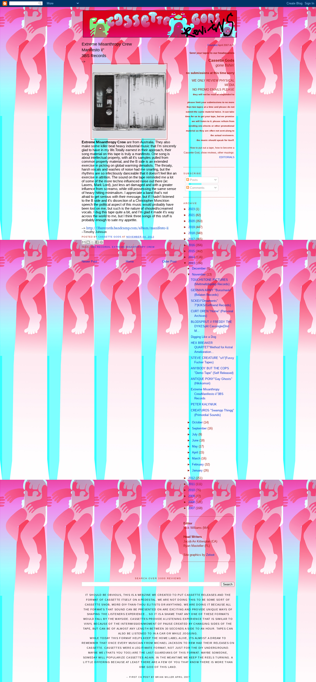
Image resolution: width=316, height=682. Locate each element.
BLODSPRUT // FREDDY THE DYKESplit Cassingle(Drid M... (211, 326)
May (195, 446)
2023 (192, 209)
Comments (196, 188)
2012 (192, 478)
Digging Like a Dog (203, 337)
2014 (192, 257)
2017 (192, 239)
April (195, 452)
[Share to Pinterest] (101, 242)
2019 (192, 227)
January (198, 470)
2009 (192, 496)
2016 (192, 245)
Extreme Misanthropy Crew (133, 247)
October (198, 422)
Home (130, 261)
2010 (192, 490)
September (200, 428)
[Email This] (83, 242)
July (195, 434)
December (199, 268)
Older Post (169, 261)
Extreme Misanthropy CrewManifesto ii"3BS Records (207, 394)
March (196, 458)
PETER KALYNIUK (204, 404)
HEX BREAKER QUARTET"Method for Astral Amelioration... (212, 347)
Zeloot (210, 555)
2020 (192, 221)
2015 (192, 251)
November (199, 274)
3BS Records (100, 247)
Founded (212, 45)
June (195, 440)
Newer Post (89, 261)
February (198, 464)
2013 (192, 263)
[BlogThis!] (88, 242)
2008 (192, 502)
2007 (192, 508)
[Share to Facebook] (97, 242)
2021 (192, 215)
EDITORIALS (226, 157)
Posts (193, 180)
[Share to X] (92, 242)
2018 (192, 233)
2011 (192, 484)
